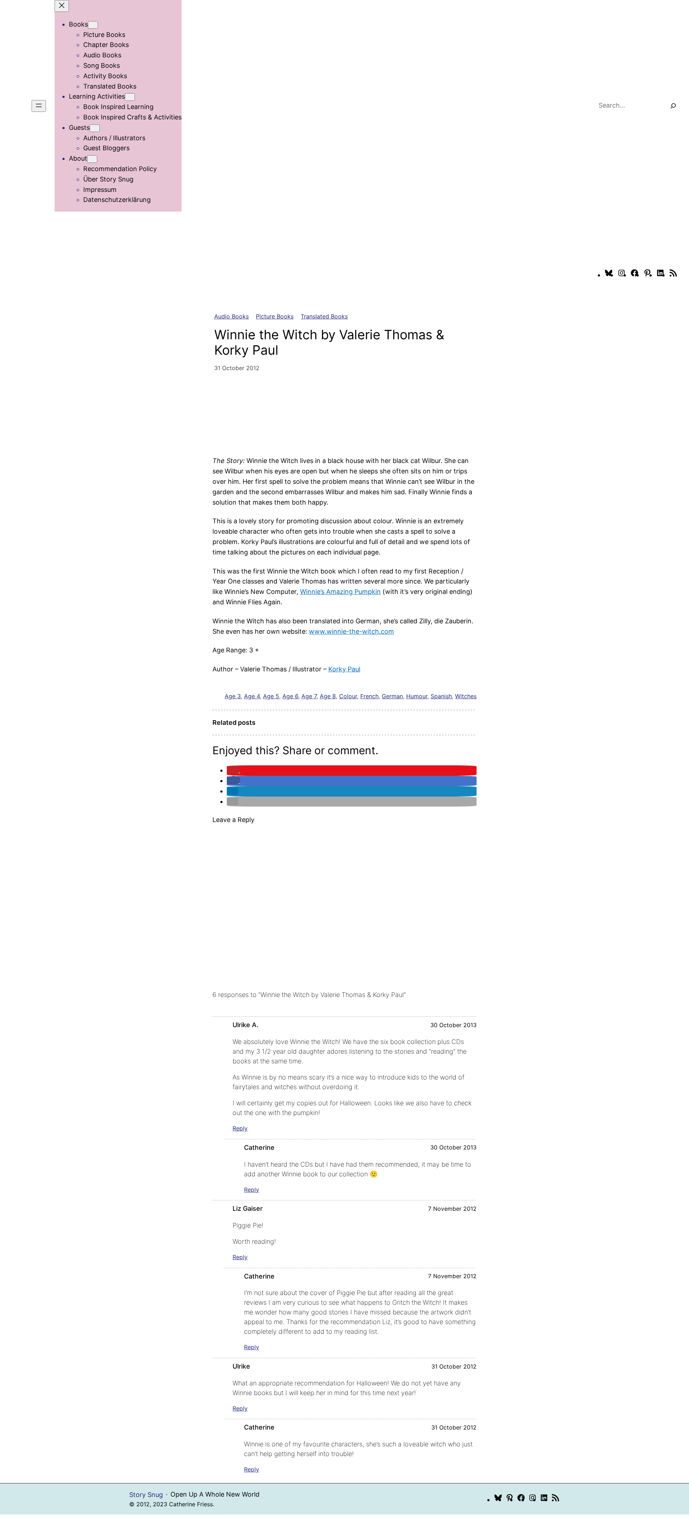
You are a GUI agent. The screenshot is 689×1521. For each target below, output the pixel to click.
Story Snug (146, 1494)
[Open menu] (39, 106)
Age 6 (290, 696)
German (392, 696)
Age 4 (252, 696)
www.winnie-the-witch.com (351, 631)
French (369, 696)
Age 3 (233, 696)
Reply (240, 1128)
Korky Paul (344, 669)
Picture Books (275, 316)
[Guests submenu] (95, 128)
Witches (466, 696)
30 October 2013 (453, 1025)
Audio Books (231, 316)
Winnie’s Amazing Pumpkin (340, 591)
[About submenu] (92, 159)
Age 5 (271, 696)
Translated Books (324, 316)
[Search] (673, 106)
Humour (416, 696)
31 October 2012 (454, 1366)
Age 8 (328, 696)
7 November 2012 (452, 1208)
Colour (348, 696)
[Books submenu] (93, 25)
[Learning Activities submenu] (130, 97)
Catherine (259, 1147)
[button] (233, 770)
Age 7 (309, 696)
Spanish (441, 696)
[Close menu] (62, 6)
